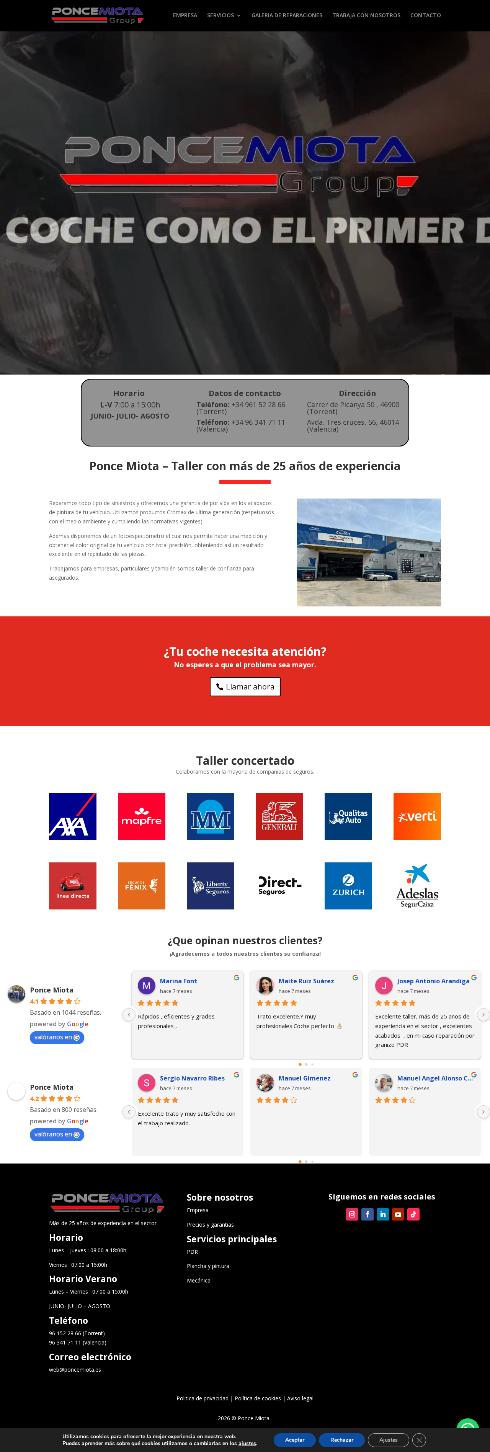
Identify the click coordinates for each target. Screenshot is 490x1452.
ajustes (247, 1443)
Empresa (198, 1210)
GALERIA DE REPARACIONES (287, 16)
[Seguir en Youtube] (398, 1214)
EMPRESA (185, 16)
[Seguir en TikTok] (413, 1214)
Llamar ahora (250, 686)
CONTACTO (425, 16)
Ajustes (388, 1440)
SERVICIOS (220, 16)
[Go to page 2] (312, 1065)
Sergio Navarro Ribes (192, 1078)
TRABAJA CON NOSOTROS (366, 16)
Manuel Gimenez (305, 1078)
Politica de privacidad (202, 1398)
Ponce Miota (52, 989)
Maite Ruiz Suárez (306, 981)
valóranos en (53, 1037)
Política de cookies (258, 1398)
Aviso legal (300, 1398)
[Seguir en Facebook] (367, 1214)
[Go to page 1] (306, 1064)
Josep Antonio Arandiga (433, 981)
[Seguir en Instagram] (352, 1214)
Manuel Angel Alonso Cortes (436, 1078)
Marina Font (178, 981)
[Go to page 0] (300, 1064)
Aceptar (294, 1440)
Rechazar (341, 1440)
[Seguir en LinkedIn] (383, 1214)
